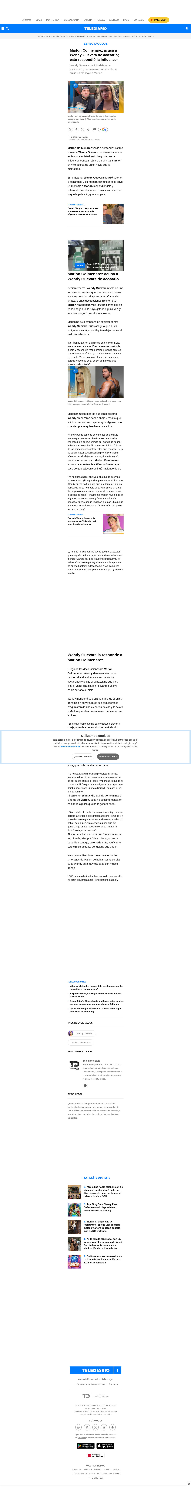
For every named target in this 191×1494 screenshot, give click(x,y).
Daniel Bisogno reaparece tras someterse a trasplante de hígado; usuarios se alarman (83, 211)
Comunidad (54, 36)
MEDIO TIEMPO (92, 1469)
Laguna (88, 20)
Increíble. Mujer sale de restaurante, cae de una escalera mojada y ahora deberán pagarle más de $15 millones (102, 1226)
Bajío (126, 20)
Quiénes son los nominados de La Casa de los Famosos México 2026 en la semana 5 (103, 1259)
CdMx (39, 20)
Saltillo (114, 20)
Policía (64, 36)
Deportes (117, 36)
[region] (95, 7)
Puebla (101, 20)
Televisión (81, 36)
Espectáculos (93, 36)
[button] (70, 129)
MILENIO (76, 1469)
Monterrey (53, 20)
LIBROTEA (97, 1478)
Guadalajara (71, 20)
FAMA (116, 1469)
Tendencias (106, 36)
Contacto (113, 1384)
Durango (139, 20)
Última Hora (42, 36)
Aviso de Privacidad (88, 1379)
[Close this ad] (189, 1484)
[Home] (95, 28)
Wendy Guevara (88, 152)
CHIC (107, 1469)
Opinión (150, 36)
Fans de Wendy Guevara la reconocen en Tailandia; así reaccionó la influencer (82, 521)
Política (72, 36)
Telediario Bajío (78, 137)
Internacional (129, 36)
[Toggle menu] (2, 29)
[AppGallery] (95, 1455)
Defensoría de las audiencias (91, 1384)
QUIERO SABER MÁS (83, 757)
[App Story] (105, 1446)
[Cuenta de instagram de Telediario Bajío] (85, 1085)
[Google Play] (86, 1446)
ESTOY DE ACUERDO (108, 757)
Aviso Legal (107, 1379)
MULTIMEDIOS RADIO (108, 1473)
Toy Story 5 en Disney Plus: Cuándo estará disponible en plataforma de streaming (101, 1207)
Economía (141, 36)
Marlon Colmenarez (80, 1042)
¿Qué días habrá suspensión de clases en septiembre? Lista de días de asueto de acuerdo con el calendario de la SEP (103, 1192)
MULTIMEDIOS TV (83, 1473)
